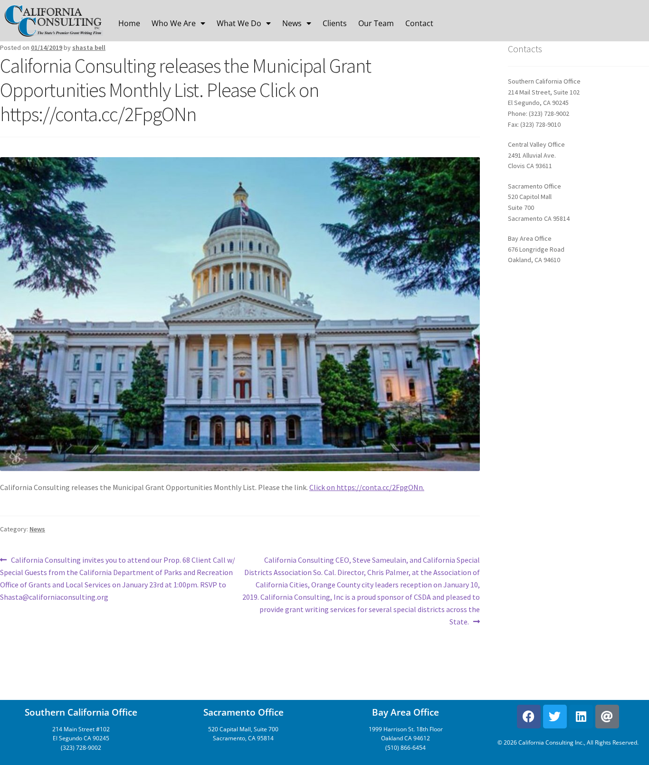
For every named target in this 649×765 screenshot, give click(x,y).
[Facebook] (529, 716)
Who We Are (174, 23)
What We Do (239, 23)
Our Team (376, 23)
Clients (335, 23)
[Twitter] (555, 716)
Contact (419, 23)
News (292, 23)
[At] (607, 716)
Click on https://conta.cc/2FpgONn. (366, 487)
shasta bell (88, 47)
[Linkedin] (581, 716)
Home (129, 23)
